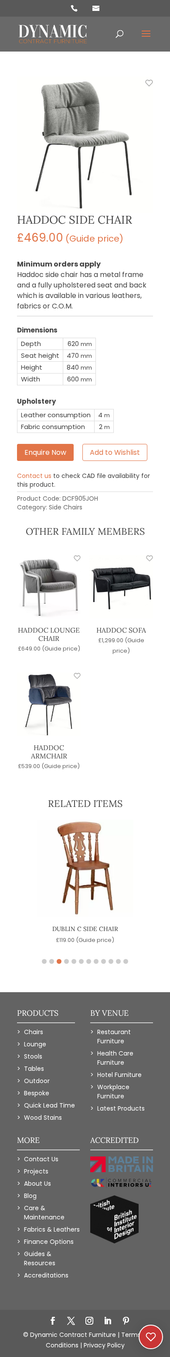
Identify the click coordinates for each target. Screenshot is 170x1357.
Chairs (33, 1032)
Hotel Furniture (119, 1074)
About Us (37, 1183)
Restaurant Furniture (114, 1036)
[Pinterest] (126, 1321)
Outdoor (37, 1081)
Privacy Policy (104, 1345)
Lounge (35, 1044)
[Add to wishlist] (144, 88)
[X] (71, 1321)
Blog (30, 1195)
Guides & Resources (39, 1258)
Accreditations (46, 1275)
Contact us (34, 475)
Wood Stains (43, 1117)
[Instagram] (89, 1321)
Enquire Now (45, 452)
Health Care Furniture (115, 1058)
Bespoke (36, 1093)
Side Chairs (65, 507)
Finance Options (49, 1241)
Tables (34, 1068)
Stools (33, 1056)
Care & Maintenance (44, 1213)
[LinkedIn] (108, 1321)
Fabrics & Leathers (52, 1229)
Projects (36, 1171)
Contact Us (41, 1159)
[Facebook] (53, 1321)
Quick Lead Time (49, 1105)
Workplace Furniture (113, 1092)
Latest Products (121, 1108)
